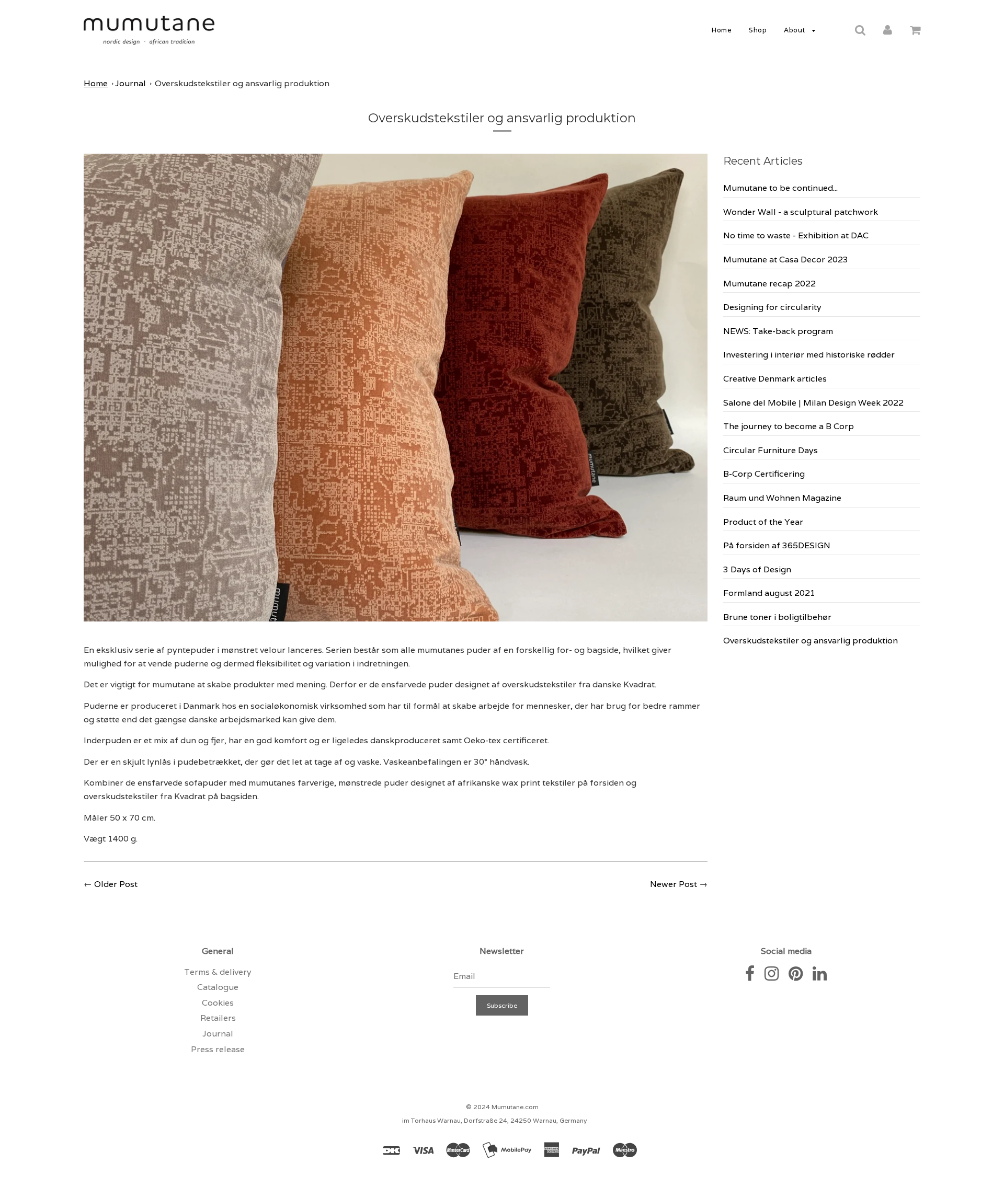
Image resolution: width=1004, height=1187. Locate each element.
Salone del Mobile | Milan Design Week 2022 (813, 402)
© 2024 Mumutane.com (502, 1107)
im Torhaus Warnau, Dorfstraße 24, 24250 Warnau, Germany (494, 1120)
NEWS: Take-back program (778, 331)
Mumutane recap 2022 (769, 283)
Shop (758, 30)
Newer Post (673, 884)
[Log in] (887, 29)
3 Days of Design (757, 569)
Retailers (218, 1017)
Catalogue (217, 987)
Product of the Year (763, 521)
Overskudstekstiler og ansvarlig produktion (242, 83)
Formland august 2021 (769, 592)
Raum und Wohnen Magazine (782, 497)
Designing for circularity (772, 307)
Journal (130, 83)
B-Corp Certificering (764, 473)
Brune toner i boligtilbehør (777, 617)
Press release (218, 1049)
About (795, 30)
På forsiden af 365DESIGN (776, 545)
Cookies (218, 1002)
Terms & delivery (218, 971)
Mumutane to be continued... (780, 187)
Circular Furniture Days (770, 450)
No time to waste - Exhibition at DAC (796, 235)
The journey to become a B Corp (788, 426)
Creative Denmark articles (775, 378)
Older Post (116, 884)
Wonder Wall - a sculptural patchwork (800, 211)
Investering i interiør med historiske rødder (809, 354)
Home (722, 30)
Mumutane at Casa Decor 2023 (785, 259)
